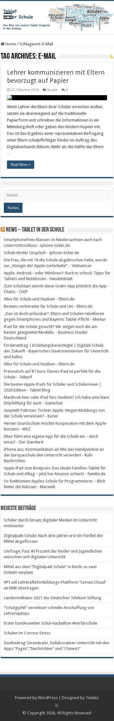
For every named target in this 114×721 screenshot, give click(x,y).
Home (10, 44)
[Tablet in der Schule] (57, 17)
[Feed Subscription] (111, 56)
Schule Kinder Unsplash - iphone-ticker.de (41, 252)
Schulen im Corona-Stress (27, 633)
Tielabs (92, 697)
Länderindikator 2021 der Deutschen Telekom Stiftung (52, 597)
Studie (52, 90)
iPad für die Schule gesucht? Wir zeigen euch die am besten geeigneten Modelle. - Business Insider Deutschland (50, 332)
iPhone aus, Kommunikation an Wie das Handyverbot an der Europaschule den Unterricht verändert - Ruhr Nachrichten (54, 455)
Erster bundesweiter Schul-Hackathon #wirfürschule (50, 623)
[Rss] (56, 705)
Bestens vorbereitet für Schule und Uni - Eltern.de (48, 306)
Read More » (20, 164)
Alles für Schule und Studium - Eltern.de (39, 299)
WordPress (48, 697)
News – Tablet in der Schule (35, 230)
